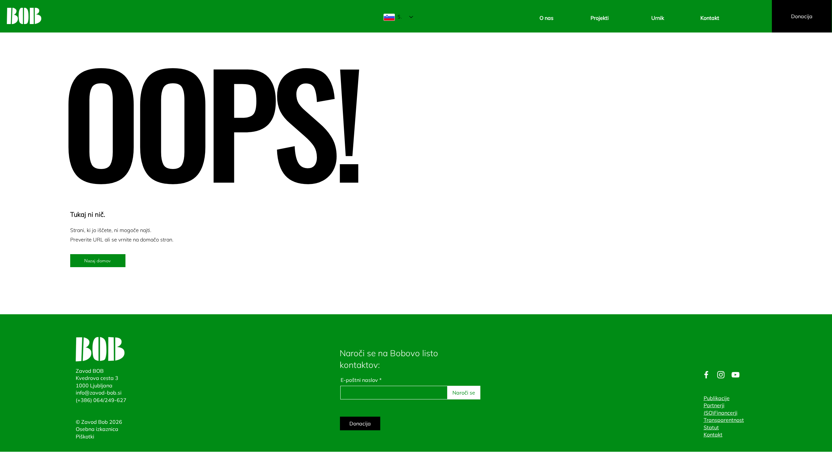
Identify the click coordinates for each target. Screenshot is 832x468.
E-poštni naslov (359, 380)
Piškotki (85, 436)
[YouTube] (735, 375)
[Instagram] (721, 375)
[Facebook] (706, 375)
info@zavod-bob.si (99, 392)
